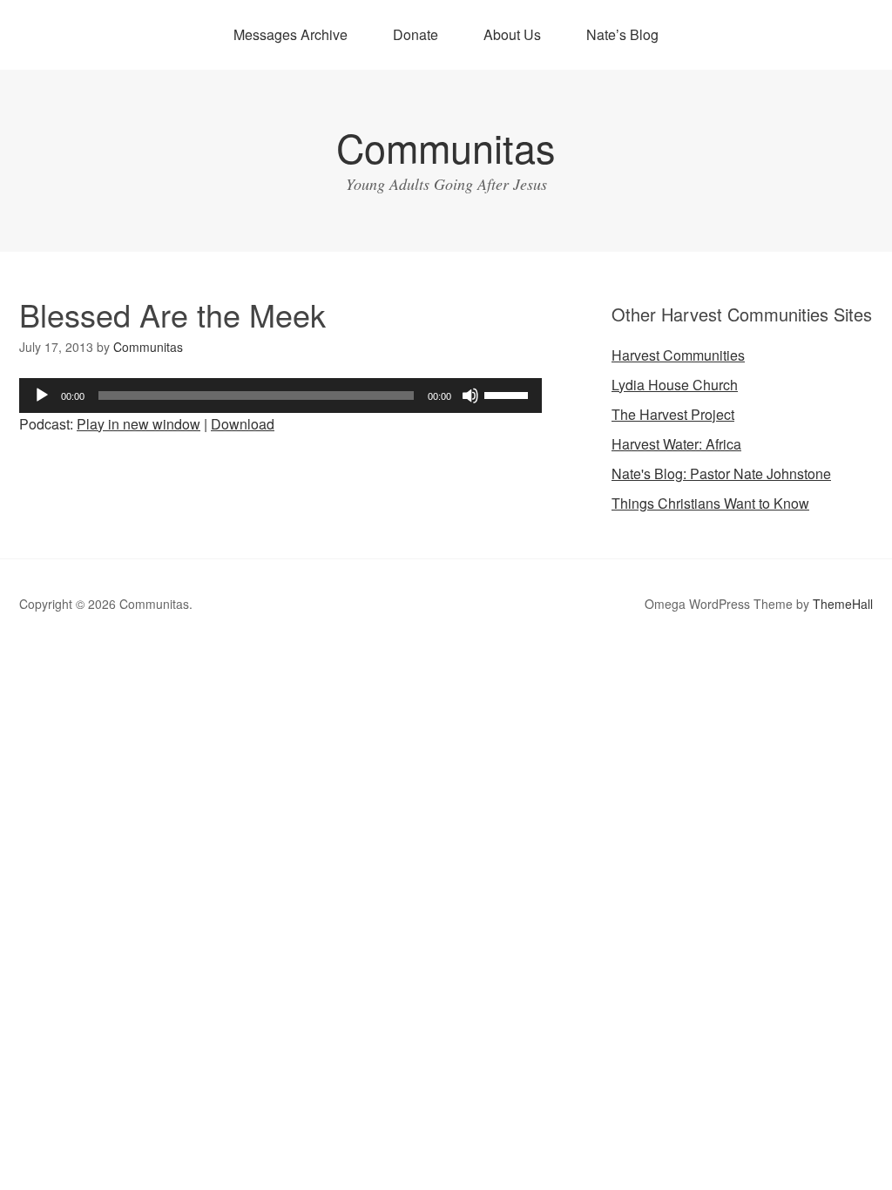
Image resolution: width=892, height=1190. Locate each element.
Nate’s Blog (622, 34)
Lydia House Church (675, 385)
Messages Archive (290, 34)
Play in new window (138, 424)
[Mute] (470, 395)
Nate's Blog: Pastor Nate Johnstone (721, 473)
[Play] (42, 395)
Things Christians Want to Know (710, 503)
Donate (415, 34)
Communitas (446, 146)
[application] (280, 395)
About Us (512, 34)
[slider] (508, 393)
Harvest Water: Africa (676, 444)
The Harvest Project (673, 414)
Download (242, 424)
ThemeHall (843, 603)
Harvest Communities (678, 355)
